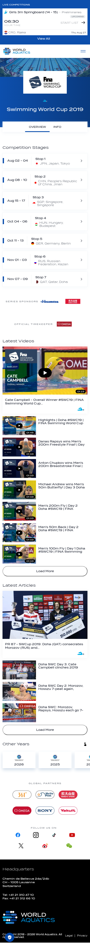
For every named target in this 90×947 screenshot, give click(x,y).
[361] (22, 795)
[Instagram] (36, 835)
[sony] (45, 810)
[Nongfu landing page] (68, 795)
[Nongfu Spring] (72, 301)
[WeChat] (69, 845)
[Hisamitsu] (49, 301)
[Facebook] (18, 835)
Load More (45, 571)
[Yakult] (68, 810)
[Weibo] (45, 845)
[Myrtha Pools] (45, 795)
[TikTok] (54, 835)
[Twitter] (21, 845)
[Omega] (64, 324)
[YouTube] (72, 835)
